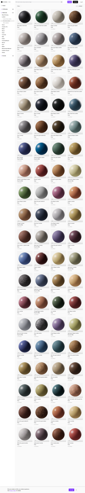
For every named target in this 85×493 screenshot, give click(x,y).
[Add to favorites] (31, 10)
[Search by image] (62, 2)
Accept (71, 490)
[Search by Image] (18, 10)
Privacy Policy (13, 490)
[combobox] (39, 2)
